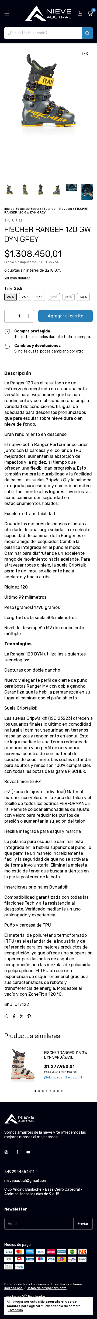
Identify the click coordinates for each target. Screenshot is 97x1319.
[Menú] (6, 13)
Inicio (8, 209)
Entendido (15, 1310)
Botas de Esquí (27, 209)
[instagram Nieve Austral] (6, 1152)
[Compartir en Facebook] (14, 1016)
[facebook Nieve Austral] (17, 1152)
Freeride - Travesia (57, 209)
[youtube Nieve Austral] (28, 1152)
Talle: (13, 288)
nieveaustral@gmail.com (25, 1180)
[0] (90, 13)
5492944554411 (19, 1172)
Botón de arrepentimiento (47, 1288)
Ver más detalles (17, 278)
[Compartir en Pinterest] (29, 1016)
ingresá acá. (13, 1288)
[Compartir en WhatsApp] (7, 1016)
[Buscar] (87, 33)
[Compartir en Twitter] (22, 1016)
